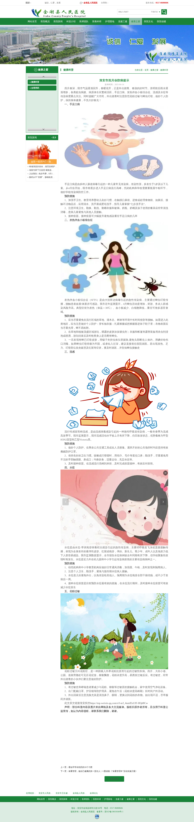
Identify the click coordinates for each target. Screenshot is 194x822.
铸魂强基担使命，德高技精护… (43, 166)
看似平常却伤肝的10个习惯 (80, 767)
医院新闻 (58, 21)
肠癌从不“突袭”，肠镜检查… (42, 177)
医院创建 (161, 21)
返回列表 (114, 779)
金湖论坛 (94, 793)
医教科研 (96, 21)
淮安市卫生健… (63, 793)
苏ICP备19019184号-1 (114, 812)
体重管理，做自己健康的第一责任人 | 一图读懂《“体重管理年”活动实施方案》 (102, 771)
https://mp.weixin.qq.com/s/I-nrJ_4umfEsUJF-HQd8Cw (119, 703)
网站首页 (32, 21)
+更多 (53, 137)
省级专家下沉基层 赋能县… (41, 170)
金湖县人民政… (80, 793)
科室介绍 (71, 21)
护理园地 (109, 21)
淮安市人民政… (46, 793)
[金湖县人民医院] (63, 17)
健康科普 (35, 82)
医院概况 (45, 21)
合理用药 (35, 88)
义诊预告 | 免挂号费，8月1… (42, 174)
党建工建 (122, 21)
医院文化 (148, 21)
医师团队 (83, 21)
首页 (147, 70)
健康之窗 (135, 21)
